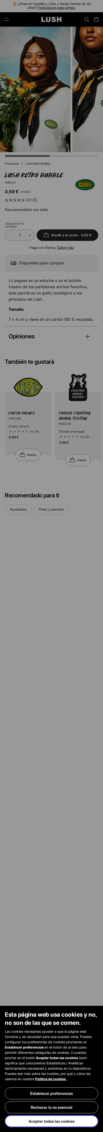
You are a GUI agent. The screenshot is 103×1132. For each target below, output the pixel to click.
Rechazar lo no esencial (51, 1107)
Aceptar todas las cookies (51, 1121)
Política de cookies (51, 1079)
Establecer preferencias (51, 1093)
